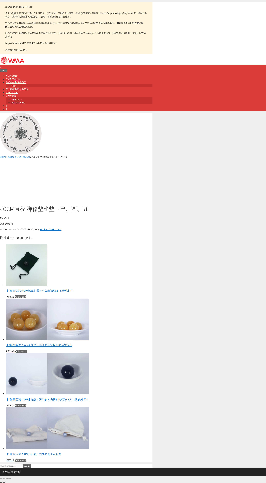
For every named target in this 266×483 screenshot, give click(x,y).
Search (27, 466)
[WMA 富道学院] (12, 63)
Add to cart (20, 296)
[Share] (4, 478)
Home (3, 156)
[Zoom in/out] (9, 478)
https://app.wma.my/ (110, 13)
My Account (16, 99)
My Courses (12, 92)
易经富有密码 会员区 (16, 82)
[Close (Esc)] (1, 478)
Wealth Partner (18, 102)
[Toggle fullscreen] (7, 478)
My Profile (11, 95)
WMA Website (13, 79)
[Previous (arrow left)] (1, 482)
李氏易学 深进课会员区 (17, 89)
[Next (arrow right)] (4, 482)
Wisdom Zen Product (19, 156)
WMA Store (11, 75)
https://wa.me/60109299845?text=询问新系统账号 (30, 43)
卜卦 (13, 86)
